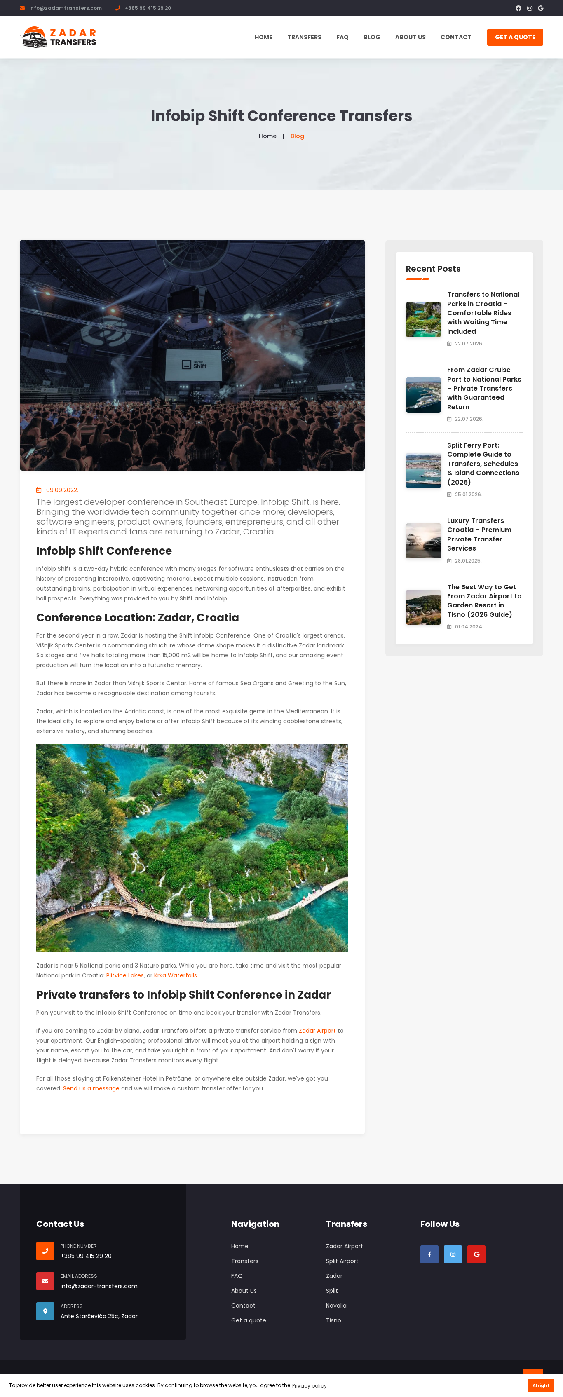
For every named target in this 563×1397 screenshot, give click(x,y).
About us (410, 37)
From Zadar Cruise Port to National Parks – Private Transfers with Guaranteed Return (484, 388)
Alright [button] (541, 1386)
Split (332, 1291)
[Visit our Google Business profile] (476, 1254)
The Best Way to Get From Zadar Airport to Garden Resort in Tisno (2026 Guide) (484, 600)
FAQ (342, 37)
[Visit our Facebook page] (429, 1254)
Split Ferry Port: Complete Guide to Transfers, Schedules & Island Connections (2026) (483, 464)
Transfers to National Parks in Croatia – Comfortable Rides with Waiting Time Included (483, 313)
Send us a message (91, 1088)
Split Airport (342, 1261)
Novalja (336, 1305)
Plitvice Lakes (125, 975)
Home (263, 37)
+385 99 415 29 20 (148, 8)
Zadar (334, 1276)
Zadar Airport (317, 1031)
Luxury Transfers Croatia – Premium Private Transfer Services (479, 534)
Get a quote (515, 37)
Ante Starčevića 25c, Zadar (99, 1316)
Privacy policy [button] (309, 1385)
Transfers (304, 37)
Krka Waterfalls (175, 975)
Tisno (333, 1320)
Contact (456, 37)
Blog (372, 37)
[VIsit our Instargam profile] (453, 1254)
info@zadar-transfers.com (65, 8)
